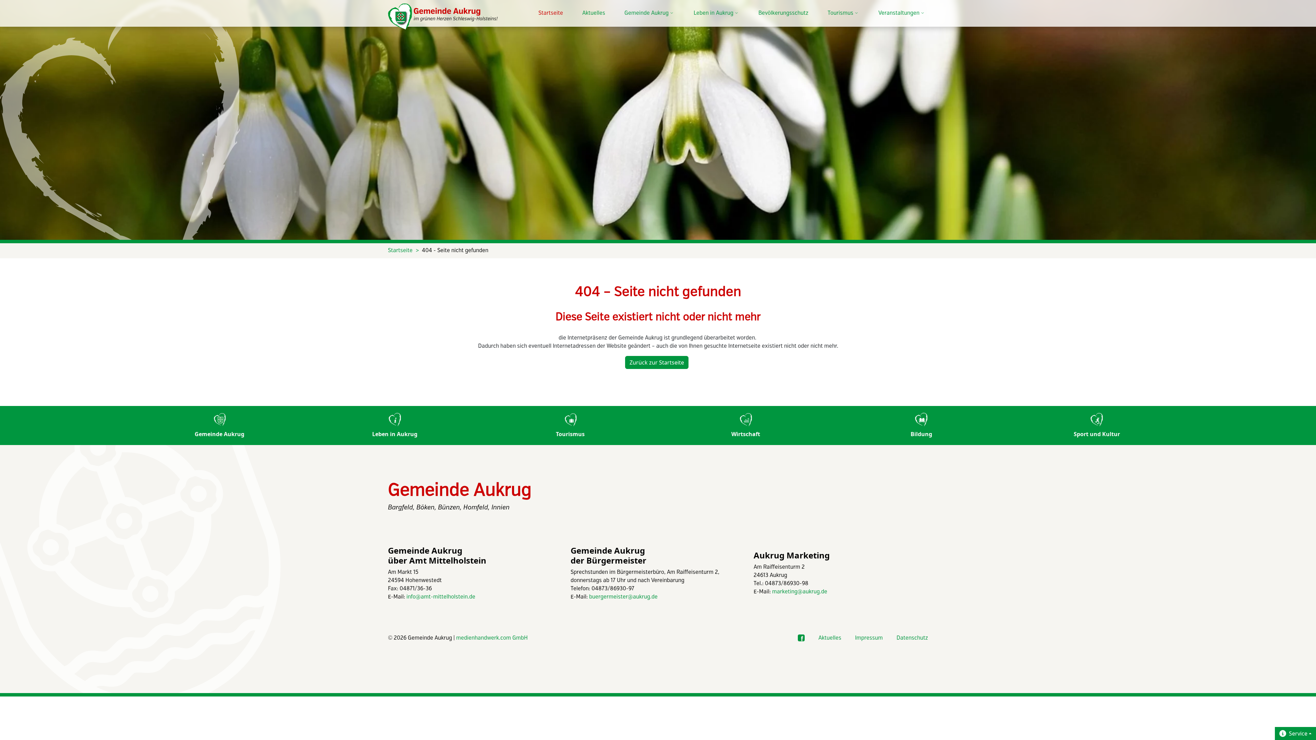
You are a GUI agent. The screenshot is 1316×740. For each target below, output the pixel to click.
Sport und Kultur (1097, 434)
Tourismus (570, 434)
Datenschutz (912, 638)
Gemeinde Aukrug (219, 434)
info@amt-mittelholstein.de (440, 597)
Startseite (550, 13)
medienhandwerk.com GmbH (492, 638)
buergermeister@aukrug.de (623, 597)
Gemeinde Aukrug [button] (646, 13)
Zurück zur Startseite (657, 362)
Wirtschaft (745, 434)
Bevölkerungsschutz (783, 13)
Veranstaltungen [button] (898, 13)
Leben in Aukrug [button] (713, 13)
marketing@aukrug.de (799, 592)
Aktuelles (593, 13)
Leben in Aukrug (394, 434)
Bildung (921, 434)
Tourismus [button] (840, 13)
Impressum (869, 638)
